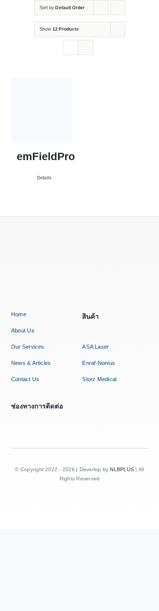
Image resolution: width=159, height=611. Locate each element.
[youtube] (32, 420)
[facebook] (15, 420)
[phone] (66, 420)
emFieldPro (46, 156)
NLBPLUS (122, 469)
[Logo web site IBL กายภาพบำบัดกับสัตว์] (48, 241)
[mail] (49, 420)
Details (44, 177)
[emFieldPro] (41, 110)
